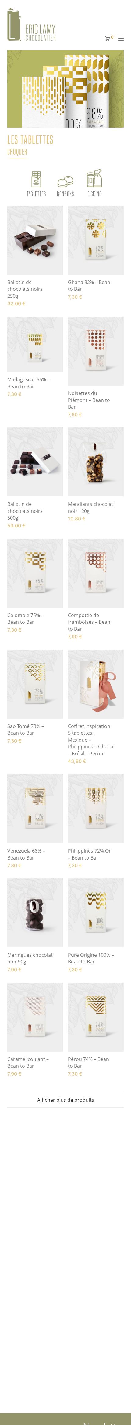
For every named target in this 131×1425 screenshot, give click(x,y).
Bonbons (65, 193)
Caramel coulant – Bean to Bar (28, 1062)
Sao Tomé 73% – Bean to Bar (25, 729)
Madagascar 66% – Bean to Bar (28, 383)
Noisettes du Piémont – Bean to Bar (89, 400)
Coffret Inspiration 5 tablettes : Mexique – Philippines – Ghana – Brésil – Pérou (90, 740)
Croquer (17, 151)
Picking (94, 193)
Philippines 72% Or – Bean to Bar (89, 854)
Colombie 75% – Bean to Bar (25, 618)
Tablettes (36, 193)
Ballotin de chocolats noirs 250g (25, 289)
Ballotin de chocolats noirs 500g (25, 511)
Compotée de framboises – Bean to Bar (89, 622)
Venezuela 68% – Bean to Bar (26, 854)
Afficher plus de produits (65, 1100)
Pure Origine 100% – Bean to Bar (91, 958)
